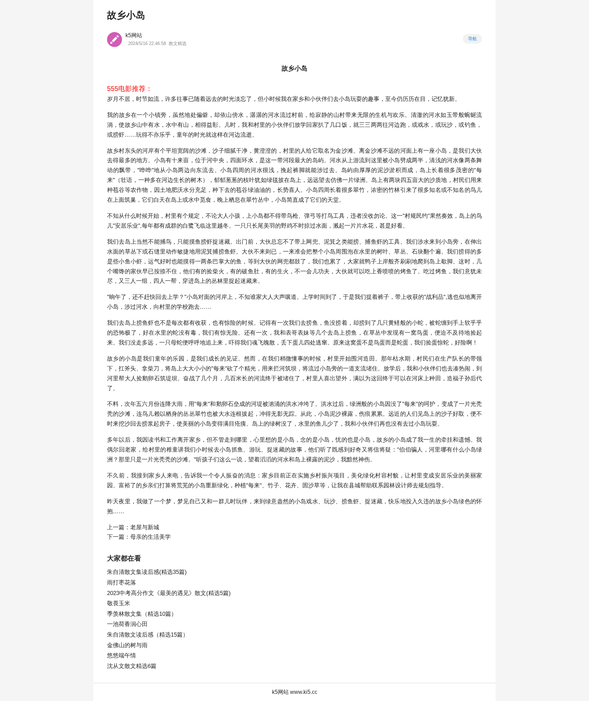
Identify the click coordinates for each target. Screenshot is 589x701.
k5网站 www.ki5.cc (294, 692)
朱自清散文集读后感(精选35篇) (147, 572)
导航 (472, 38)
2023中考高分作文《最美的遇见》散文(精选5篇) (169, 593)
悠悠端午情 (121, 655)
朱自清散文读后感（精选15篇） (147, 634)
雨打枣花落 (121, 582)
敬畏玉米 (118, 603)
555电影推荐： (129, 88)
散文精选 (177, 43)
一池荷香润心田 (127, 624)
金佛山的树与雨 (127, 645)
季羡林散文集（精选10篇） (142, 614)
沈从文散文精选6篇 (131, 666)
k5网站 (133, 35)
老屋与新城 (144, 527)
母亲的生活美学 (150, 537)
